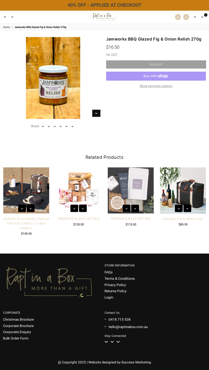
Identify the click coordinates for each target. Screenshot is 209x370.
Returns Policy (115, 291)
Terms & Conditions (119, 278)
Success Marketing (136, 362)
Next (205, 202)
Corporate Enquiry (17, 332)
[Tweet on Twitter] (48, 126)
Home (6, 27)
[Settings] (195, 17)
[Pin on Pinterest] (54, 126)
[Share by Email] (72, 126)
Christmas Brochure (18, 319)
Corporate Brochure (18, 326)
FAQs (108, 272)
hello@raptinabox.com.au (128, 327)
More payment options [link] (156, 86)
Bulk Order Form (15, 338)
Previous (3, 202)
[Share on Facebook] (42, 126)
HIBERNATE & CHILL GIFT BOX (78, 219)
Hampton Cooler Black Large (183, 219)
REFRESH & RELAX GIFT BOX (130, 219)
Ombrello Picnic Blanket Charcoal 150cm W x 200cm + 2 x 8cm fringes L (26, 223)
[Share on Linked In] (60, 126)
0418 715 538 (120, 319)
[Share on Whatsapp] (66, 126)
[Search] (12, 17)
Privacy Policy (115, 285)
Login (108, 297)
